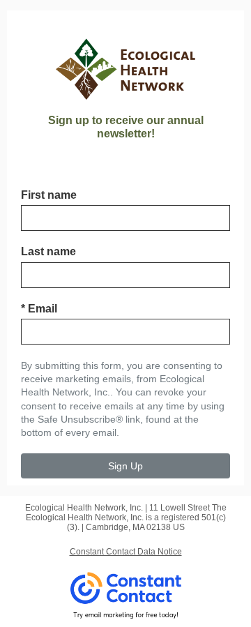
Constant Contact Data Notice (126, 552)
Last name (48, 251)
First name (49, 195)
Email (39, 309)
